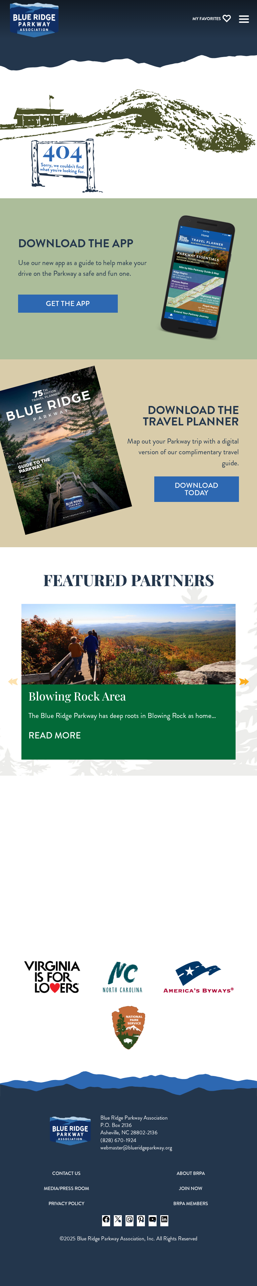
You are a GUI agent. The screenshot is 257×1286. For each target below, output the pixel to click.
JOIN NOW (190, 1188)
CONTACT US (66, 1173)
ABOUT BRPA (191, 1173)
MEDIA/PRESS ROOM (66, 1188)
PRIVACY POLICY (66, 1203)
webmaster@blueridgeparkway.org (136, 1147)
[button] (244, 681)
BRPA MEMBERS (190, 1203)
